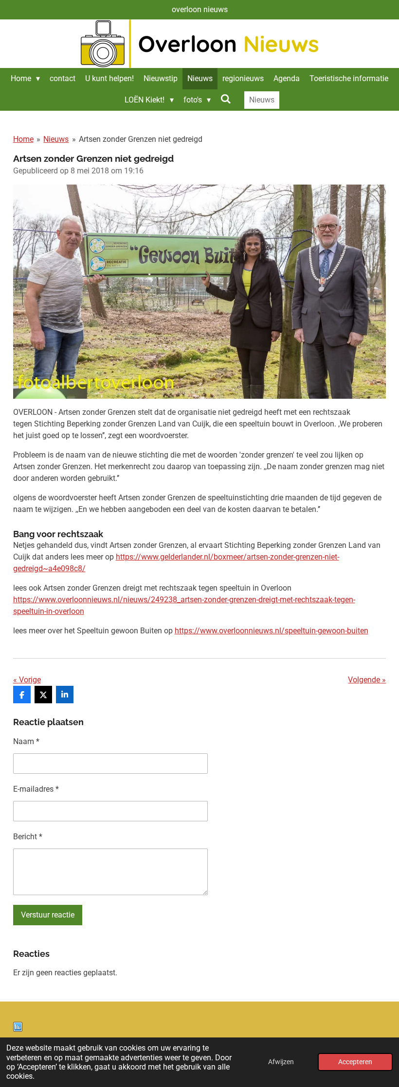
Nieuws (56, 139)
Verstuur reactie (47, 914)
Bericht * (27, 836)
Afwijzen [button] (281, 1062)
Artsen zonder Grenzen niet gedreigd (140, 139)
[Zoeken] (226, 98)
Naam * (26, 741)
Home (23, 139)
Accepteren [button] (355, 1062)
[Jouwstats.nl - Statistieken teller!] (17, 1029)
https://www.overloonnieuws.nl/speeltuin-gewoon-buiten (271, 630)
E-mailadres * (36, 789)
